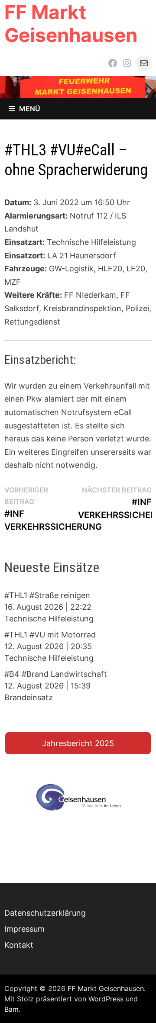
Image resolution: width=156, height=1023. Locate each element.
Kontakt (18, 944)
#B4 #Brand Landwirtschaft (55, 674)
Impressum (24, 928)
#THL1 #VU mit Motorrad (50, 634)
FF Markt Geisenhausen (70, 23)
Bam (11, 1009)
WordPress (106, 998)
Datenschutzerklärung (45, 912)
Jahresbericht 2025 (78, 743)
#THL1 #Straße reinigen (47, 595)
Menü (29, 108)
